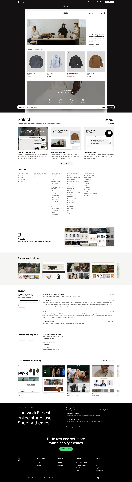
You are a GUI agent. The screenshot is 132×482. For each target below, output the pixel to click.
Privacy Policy (31, 477)
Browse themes (88, 2)
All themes (31, 339)
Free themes (60, 465)
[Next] (113, 258)
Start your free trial (66, 448)
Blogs (77, 470)
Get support (22, 339)
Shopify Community (81, 468)
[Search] (98, 2)
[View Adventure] (98, 236)
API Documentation (81, 465)
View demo (102, 107)
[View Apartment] (89, 236)
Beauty (39, 465)
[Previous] (110, 258)
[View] (29, 270)
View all (105, 360)
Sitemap (54, 477)
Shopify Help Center (81, 462)
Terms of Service (22, 477)
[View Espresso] (72, 236)
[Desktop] (64, 6)
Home (38, 470)
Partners (98, 465)
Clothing (39, 462)
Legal (97, 468)
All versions (53, 338)
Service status (99, 470)
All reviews (22, 309)
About (97, 462)
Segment (112, 123)
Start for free (109, 2)
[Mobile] (67, 6)
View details (45, 338)
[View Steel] (81, 236)
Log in (102, 2)
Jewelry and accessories (43, 468)
